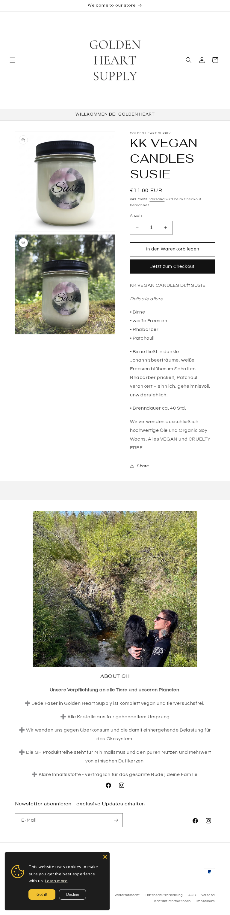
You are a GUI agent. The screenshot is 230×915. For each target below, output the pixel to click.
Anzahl (136, 216)
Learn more (56, 880)
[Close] (105, 857)
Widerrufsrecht (127, 895)
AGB (192, 895)
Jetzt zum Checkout (172, 266)
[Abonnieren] (115, 820)
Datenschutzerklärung (164, 895)
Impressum (205, 901)
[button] (12, 60)
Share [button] (143, 466)
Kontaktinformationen (172, 901)
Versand (156, 199)
